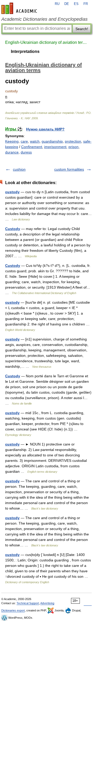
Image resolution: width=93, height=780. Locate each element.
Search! (81, 29)
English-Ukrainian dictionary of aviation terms (46, 42)
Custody (12, 229)
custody (12, 192)
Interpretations (25, 51)
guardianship (52, 141)
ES (76, 4)
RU (57, 4)
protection (73, 141)
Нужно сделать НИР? (45, 129)
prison (73, 147)
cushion (19, 169)
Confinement (31, 147)
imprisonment (55, 147)
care (24, 141)
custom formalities (69, 169)
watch (35, 141)
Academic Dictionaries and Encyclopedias (44, 19)
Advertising (47, 603)
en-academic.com (19, 8)
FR (85, 4)
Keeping (12, 141)
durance (12, 152)
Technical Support (28, 603)
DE (66, 4)
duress (26, 152)
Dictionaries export (13, 610)
